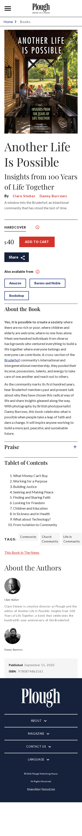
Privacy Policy (33, 789)
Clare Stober (24, 196)
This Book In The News (21, 552)
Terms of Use (48, 789)
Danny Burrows (53, 196)
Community (28, 537)
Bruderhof (12, 360)
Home (8, 21)
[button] (7, 8)
